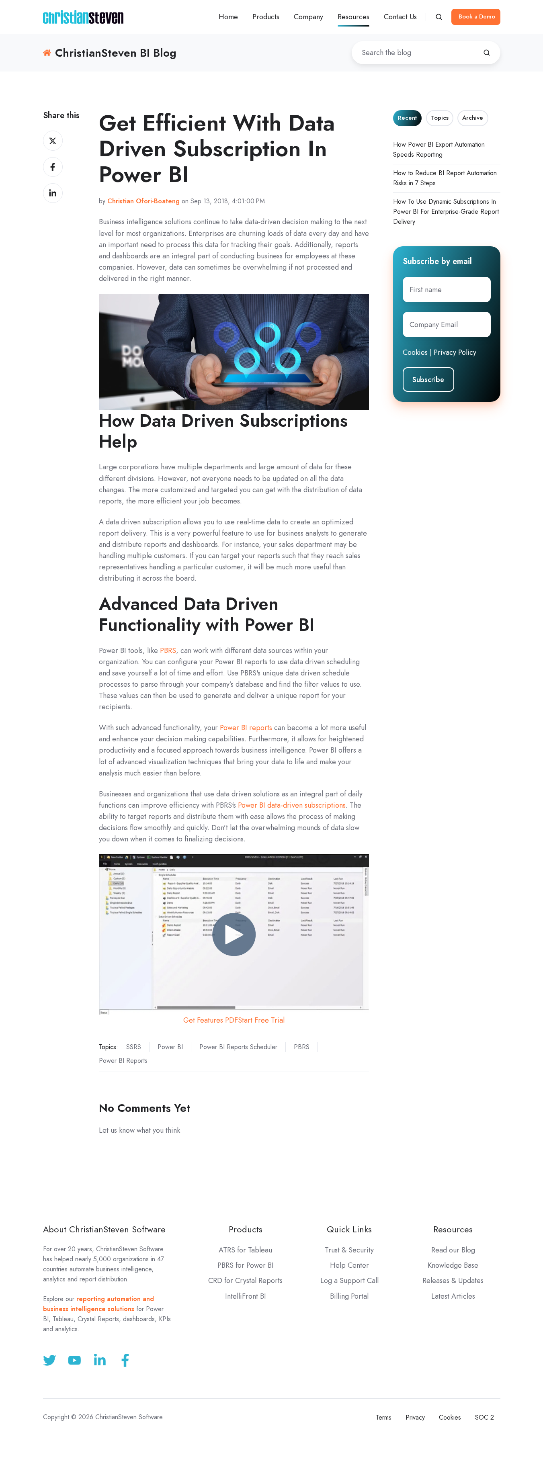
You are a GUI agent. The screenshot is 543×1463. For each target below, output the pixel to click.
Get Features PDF (210, 1020)
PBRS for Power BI (245, 1265)
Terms (383, 1417)
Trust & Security (349, 1250)
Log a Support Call (349, 1280)
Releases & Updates (453, 1280)
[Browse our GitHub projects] (100, 1360)
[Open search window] (439, 17)
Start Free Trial (261, 1020)
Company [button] (308, 17)
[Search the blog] (487, 53)
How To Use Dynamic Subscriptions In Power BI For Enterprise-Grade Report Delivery (446, 211)
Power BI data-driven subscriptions (292, 805)
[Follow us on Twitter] (49, 1360)
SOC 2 (484, 1417)
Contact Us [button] (400, 17)
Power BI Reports (123, 1060)
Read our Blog (453, 1250)
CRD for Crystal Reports (245, 1280)
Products (245, 1229)
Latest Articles (453, 1296)
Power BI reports (246, 727)
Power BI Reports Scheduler (238, 1047)
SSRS (133, 1047)
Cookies (415, 352)
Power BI (170, 1047)
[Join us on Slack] (74, 1360)
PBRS (168, 650)
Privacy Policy (455, 352)
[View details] (125, 1360)
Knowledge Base (453, 1265)
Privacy (415, 1417)
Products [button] (265, 17)
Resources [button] (353, 17)
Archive (472, 117)
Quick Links (349, 1229)
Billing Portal (349, 1296)
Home (228, 17)
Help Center (349, 1265)
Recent (407, 117)
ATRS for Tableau (245, 1250)
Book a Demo (477, 16)
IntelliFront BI (245, 1296)
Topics (440, 117)
